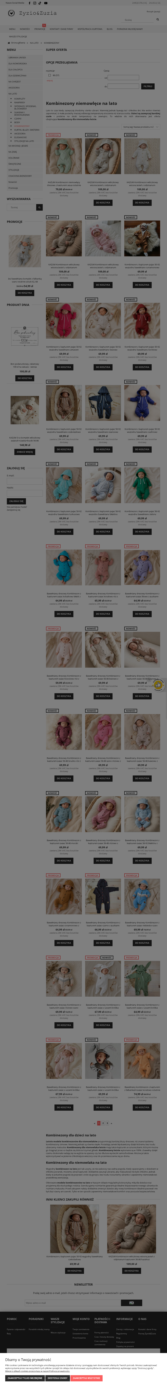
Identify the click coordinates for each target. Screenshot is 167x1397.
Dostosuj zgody (58, 1378)
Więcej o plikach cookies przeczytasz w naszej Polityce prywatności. (37, 1371)
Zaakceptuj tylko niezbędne (25, 1378)
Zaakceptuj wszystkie (86, 1378)
